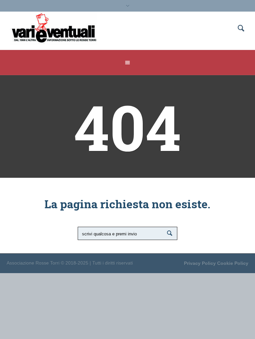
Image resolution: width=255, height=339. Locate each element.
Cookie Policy (232, 263)
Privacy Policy (200, 263)
